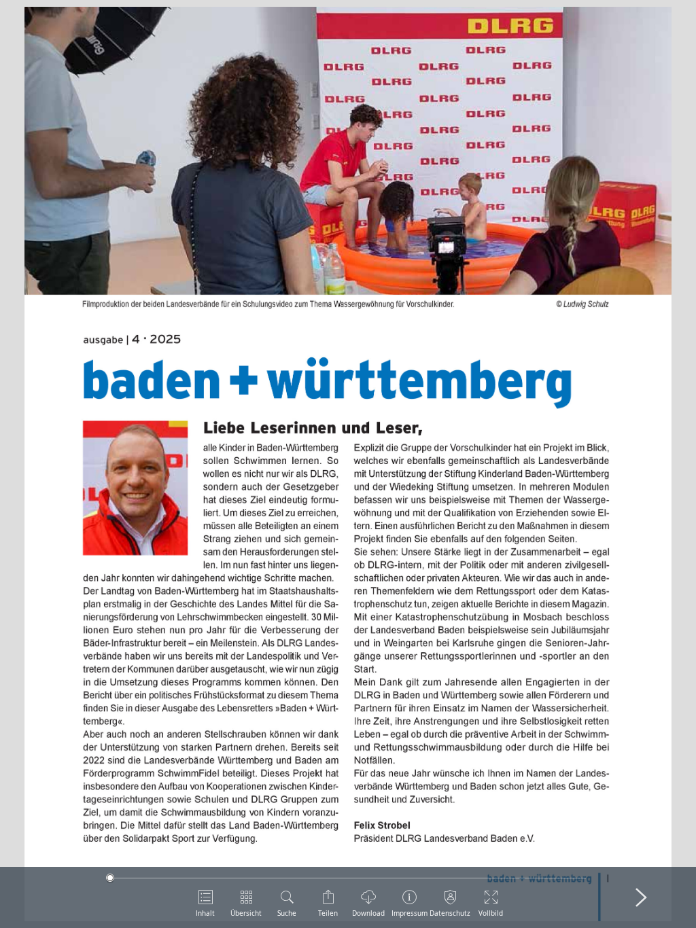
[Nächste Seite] (641, 897)
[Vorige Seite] (55, 897)
